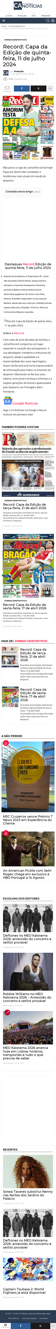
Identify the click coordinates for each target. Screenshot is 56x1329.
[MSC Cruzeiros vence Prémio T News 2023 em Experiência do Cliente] (28, 776)
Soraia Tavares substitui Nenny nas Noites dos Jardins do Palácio (28, 1195)
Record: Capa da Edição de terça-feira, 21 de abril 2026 (24, 506)
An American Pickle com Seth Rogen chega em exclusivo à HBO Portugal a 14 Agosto (27, 874)
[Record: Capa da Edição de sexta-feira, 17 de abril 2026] (28, 565)
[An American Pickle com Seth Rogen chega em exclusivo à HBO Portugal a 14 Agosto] (28, 849)
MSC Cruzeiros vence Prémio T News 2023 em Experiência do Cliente (28, 820)
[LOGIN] (53, 20)
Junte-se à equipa (29, 1318)
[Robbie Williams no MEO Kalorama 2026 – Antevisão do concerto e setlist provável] (28, 972)
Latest (8, 16)
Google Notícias (25, 403)
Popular (22, 16)
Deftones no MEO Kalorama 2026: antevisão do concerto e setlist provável (27, 939)
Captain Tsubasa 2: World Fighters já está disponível (24, 1291)
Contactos (43, 1318)
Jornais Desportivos (15, 500)
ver (36, 192)
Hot (34, 16)
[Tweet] (40, 1326)
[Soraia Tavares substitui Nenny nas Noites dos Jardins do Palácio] (28, 1171)
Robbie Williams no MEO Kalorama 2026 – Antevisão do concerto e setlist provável (27, 997)
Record (28, 264)
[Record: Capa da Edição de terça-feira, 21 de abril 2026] (28, 464)
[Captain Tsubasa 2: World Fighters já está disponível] (28, 1272)
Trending (46, 16)
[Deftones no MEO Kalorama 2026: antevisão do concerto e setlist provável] (28, 918)
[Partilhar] (21, 1326)
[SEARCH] (48, 20)
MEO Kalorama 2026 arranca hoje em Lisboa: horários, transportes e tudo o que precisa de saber (25, 1053)
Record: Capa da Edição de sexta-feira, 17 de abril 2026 (24, 606)
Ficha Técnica (13, 1318)
